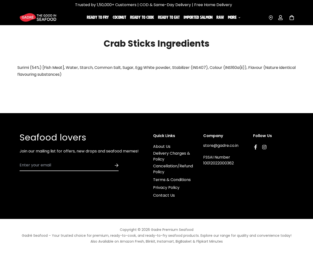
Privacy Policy (166, 187)
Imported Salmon (198, 17)
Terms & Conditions (172, 180)
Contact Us (164, 195)
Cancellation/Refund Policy (173, 169)
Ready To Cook (142, 17)
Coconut (119, 17)
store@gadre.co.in (220, 145)
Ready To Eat (169, 17)
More (232, 17)
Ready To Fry (98, 17)
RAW (220, 17)
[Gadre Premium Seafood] (38, 17)
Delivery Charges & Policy (171, 156)
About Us (161, 146)
